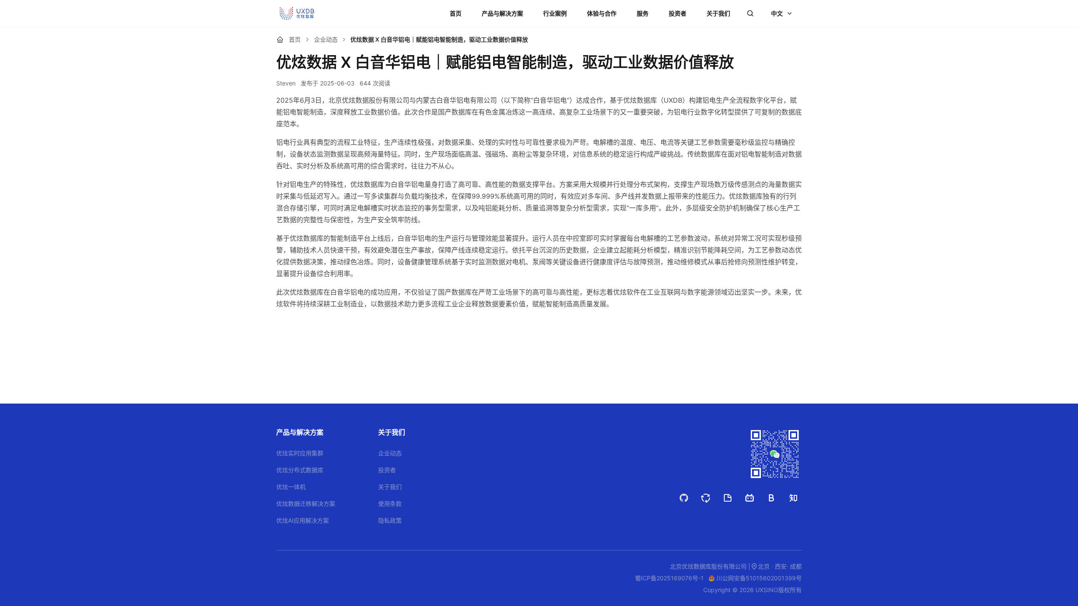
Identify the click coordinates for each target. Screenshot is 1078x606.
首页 (295, 39)
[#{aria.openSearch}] (750, 13)
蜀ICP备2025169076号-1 (669, 578)
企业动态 (326, 39)
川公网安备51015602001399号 (759, 578)
